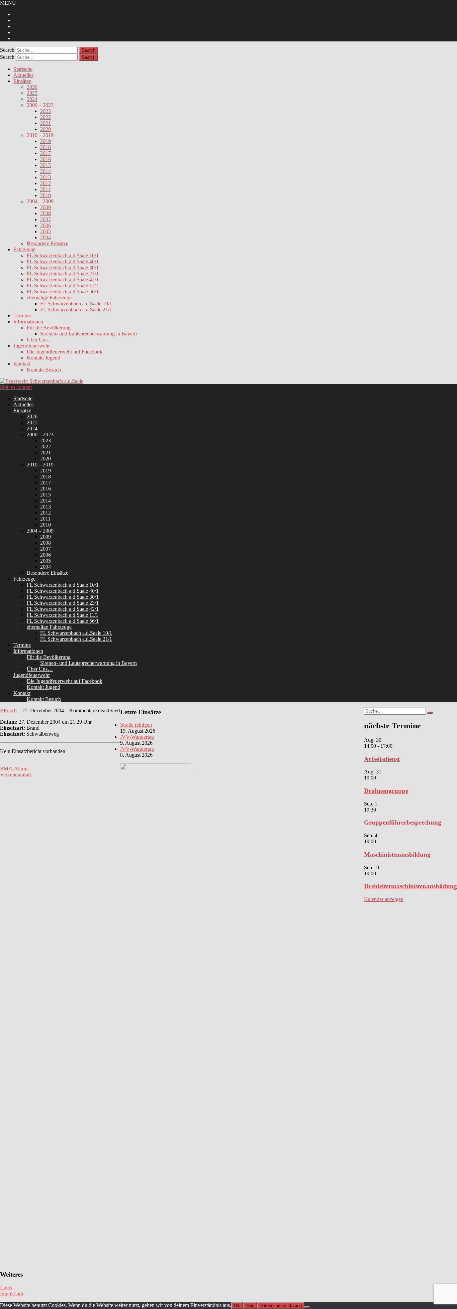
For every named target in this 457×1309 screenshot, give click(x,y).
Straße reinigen (136, 725)
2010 (45, 195)
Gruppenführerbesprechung (402, 822)
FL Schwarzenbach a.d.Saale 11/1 (62, 285)
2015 (45, 165)
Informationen (28, 321)
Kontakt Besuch (44, 370)
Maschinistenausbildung (397, 854)
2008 (45, 213)
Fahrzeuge (24, 249)
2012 (45, 183)
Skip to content (16, 387)
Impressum (11, 1293)
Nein (250, 1305)
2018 (45, 147)
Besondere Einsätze (47, 243)
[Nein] (307, 1307)
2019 (45, 141)
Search (7, 50)
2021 (45, 123)
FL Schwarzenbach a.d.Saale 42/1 (63, 279)
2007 (45, 219)
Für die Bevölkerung (49, 327)
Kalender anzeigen (383, 899)
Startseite (22, 69)
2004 (45, 237)
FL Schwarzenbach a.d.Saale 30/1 (63, 267)
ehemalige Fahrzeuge (49, 297)
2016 (45, 159)
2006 (45, 225)
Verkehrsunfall (15, 774)
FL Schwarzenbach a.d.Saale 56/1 (63, 291)
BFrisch (8, 710)
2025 (32, 93)
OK (237, 1305)
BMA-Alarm (13, 768)
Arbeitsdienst (382, 758)
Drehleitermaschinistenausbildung (410, 886)
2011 (45, 189)
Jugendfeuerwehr (31, 345)
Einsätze (22, 81)
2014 (45, 171)
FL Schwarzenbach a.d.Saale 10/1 (63, 255)
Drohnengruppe (386, 790)
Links (6, 1287)
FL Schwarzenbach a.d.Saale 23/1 (63, 273)
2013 (45, 177)
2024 (32, 99)
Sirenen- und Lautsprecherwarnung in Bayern (88, 333)
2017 (45, 153)
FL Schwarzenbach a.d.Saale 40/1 (63, 261)
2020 (45, 129)
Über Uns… (40, 339)
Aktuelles (23, 75)
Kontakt (21, 364)
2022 (45, 117)
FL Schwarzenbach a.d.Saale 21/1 (76, 309)
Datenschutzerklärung (281, 1305)
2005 (45, 231)
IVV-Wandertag (137, 737)
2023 (45, 111)
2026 (32, 87)
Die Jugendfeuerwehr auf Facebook (64, 351)
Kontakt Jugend (43, 357)
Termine (22, 315)
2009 (45, 207)
